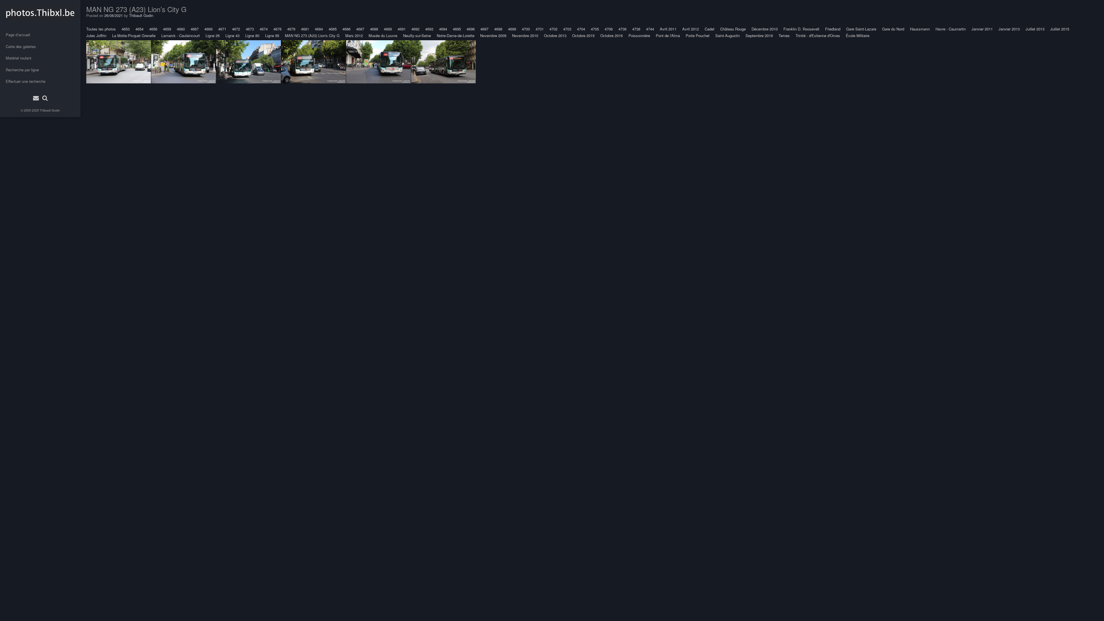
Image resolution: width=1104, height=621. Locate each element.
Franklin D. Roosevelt (801, 29)
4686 (346, 29)
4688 (374, 29)
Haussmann (920, 29)
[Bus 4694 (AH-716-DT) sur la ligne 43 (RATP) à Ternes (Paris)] (443, 61)
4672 (236, 29)
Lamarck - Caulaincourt (180, 35)
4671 (222, 29)
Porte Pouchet (698, 35)
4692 (415, 29)
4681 (305, 29)
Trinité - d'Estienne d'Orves (818, 35)
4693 (429, 29)
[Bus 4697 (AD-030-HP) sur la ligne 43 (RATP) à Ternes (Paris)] (248, 61)
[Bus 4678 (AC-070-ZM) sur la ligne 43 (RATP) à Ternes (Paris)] (378, 61)
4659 (167, 29)
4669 (208, 29)
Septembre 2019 (759, 35)
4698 (498, 29)
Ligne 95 (272, 35)
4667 (195, 29)
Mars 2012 (354, 35)
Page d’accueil (18, 34)
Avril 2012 (690, 29)
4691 (402, 29)
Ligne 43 (232, 35)
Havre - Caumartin (951, 29)
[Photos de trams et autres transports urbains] (40, 13)
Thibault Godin (50, 110)
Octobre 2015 (583, 35)
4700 (526, 29)
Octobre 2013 (555, 35)
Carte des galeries (21, 46)
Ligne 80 (252, 35)
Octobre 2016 (611, 35)
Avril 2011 (668, 29)
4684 (319, 29)
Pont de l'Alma (668, 35)
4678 (277, 29)
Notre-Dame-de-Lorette (455, 35)
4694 (443, 29)
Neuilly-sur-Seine (417, 35)
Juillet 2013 (1035, 29)
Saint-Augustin (727, 35)
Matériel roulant (18, 58)
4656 (153, 29)
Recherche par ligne (22, 69)
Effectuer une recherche (25, 81)
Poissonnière (639, 35)
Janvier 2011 (982, 29)
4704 (581, 29)
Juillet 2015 (1059, 29)
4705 (595, 29)
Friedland (832, 29)
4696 (471, 29)
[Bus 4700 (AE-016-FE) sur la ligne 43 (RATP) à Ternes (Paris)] (118, 61)
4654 (139, 29)
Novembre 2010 (525, 35)
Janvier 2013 (1009, 29)
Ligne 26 (213, 35)
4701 (540, 29)
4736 (622, 29)
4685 (333, 29)
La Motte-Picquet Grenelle (134, 35)
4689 (388, 29)
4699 (512, 29)
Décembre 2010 (765, 29)
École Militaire (857, 35)
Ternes (784, 35)
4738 (636, 29)
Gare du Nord (893, 29)
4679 (291, 29)
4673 (250, 29)
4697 (484, 29)
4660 (181, 29)
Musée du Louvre (383, 35)
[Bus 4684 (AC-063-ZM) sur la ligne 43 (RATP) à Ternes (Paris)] (313, 61)
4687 (360, 29)
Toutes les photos (101, 29)
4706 (609, 29)
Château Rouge (733, 29)
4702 (553, 29)
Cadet (709, 29)
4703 (567, 29)
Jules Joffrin (96, 35)
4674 (264, 29)
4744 (650, 29)
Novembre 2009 (493, 35)
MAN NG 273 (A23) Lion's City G (312, 35)
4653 (126, 29)
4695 (457, 29)
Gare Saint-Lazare (861, 29)
